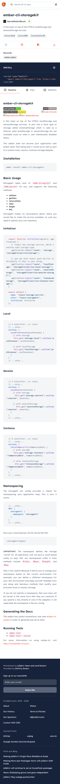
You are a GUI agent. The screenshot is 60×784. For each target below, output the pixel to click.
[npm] (38, 44)
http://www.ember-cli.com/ (16, 643)
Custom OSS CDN (11, 722)
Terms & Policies (37, 711)
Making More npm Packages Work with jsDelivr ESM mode (28, 762)
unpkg (30, 736)
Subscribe (30, 690)
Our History (8, 711)
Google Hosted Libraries (15, 741)
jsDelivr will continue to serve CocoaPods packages (27, 768)
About (6, 706)
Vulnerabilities (38, 36)
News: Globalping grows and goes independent (25, 772)
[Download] (54, 44)
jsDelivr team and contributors (31, 665)
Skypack (31, 741)
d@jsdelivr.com (37, 717)
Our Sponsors (9, 717)
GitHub (6, 736)
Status (33, 706)
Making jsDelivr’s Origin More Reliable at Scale (25, 756)
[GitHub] (21, 44)
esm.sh (53, 736)
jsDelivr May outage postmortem (19, 777)
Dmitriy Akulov (22, 668)
